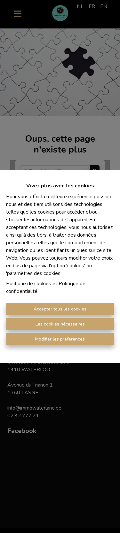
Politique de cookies (28, 283)
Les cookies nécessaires (60, 324)
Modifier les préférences (60, 339)
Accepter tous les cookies (60, 309)
